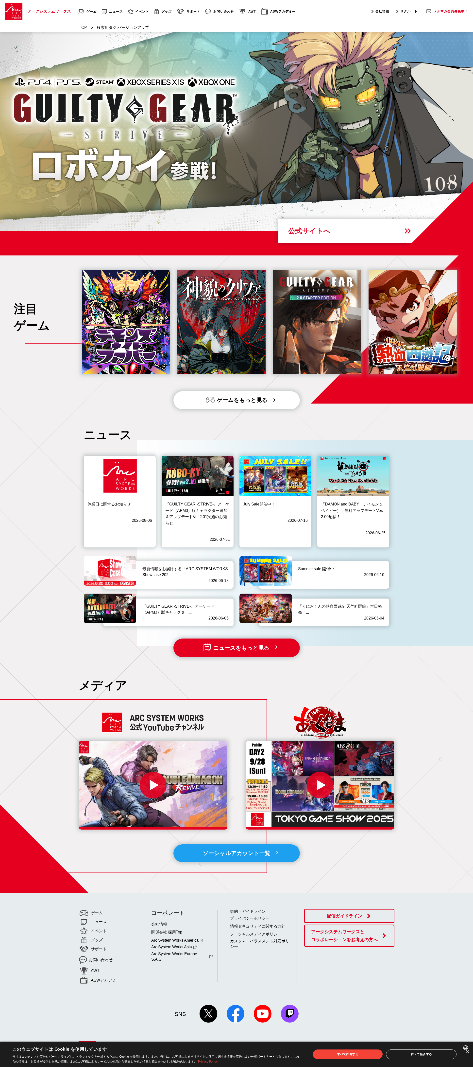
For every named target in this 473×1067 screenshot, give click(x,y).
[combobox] (466, 1047)
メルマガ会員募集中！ (451, 11)
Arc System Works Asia (171, 947)
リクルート (409, 11)
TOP (83, 27)
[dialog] (236, 1054)
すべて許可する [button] (347, 1054)
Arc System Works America (175, 940)
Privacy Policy (208, 1061)
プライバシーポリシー (250, 918)
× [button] (467, 1052)
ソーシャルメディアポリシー (255, 934)
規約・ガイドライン (248, 911)
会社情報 (382, 11)
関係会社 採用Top (166, 932)
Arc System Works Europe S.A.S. (174, 956)
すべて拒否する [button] (421, 1054)
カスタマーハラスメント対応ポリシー (259, 944)
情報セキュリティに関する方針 (257, 926)
